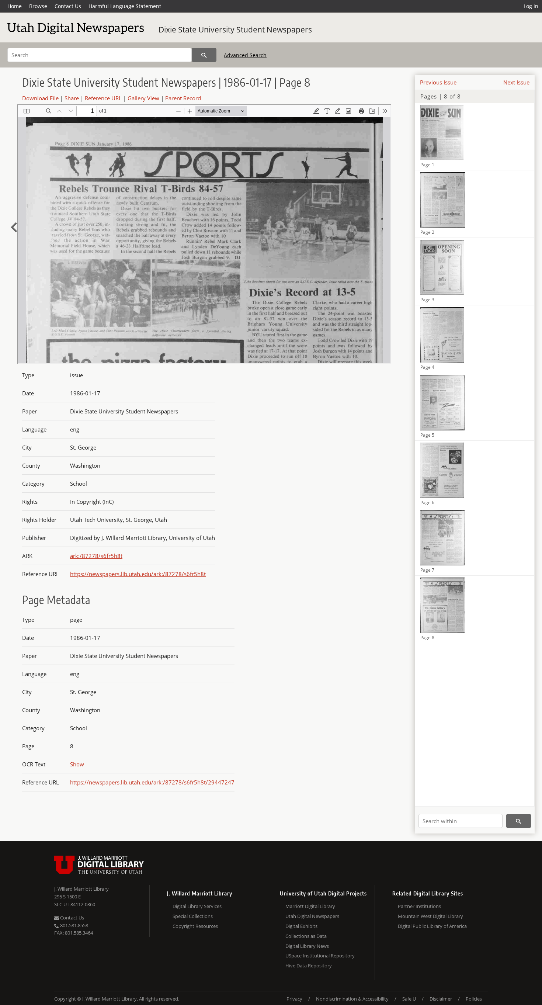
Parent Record (183, 98)
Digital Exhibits (301, 926)
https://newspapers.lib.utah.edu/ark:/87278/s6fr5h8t (138, 574)
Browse (38, 6)
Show (77, 764)
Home (14, 6)
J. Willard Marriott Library (81, 889)
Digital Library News (307, 946)
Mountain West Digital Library (430, 916)
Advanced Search (245, 55)
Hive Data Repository (308, 965)
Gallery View (143, 98)
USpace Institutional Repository (320, 955)
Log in (531, 6)
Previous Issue (438, 82)
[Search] (204, 55)
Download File (40, 98)
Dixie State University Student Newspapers (235, 29)
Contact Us (68, 6)
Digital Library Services (197, 906)
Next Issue (516, 82)
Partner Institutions (419, 906)
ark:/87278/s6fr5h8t (96, 555)
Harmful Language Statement (124, 6)
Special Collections (193, 916)
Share (72, 98)
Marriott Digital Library (310, 906)
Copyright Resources (195, 926)
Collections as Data (306, 936)
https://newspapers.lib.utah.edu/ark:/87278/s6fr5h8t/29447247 (152, 782)
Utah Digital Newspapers (312, 916)
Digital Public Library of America (432, 926)
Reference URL (103, 98)
